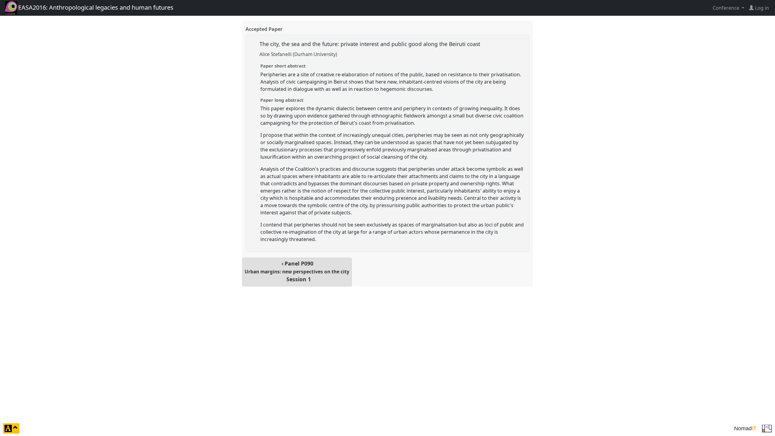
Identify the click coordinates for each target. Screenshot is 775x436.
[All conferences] (767, 427)
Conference (726, 8)
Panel (297, 271)
